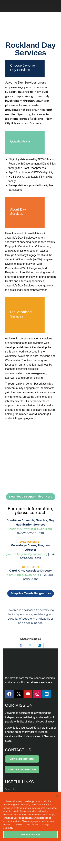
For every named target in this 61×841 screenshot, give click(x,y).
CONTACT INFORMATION (22, 769)
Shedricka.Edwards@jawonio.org (30, 528)
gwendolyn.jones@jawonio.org (26, 554)
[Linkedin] (46, 694)
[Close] (57, 796)
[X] (30, 645)
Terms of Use (11, 789)
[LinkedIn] (39, 645)
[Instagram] (37, 694)
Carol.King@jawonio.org (23, 574)
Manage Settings (30, 834)
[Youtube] (28, 694)
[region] (30, 816)
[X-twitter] (18, 694)
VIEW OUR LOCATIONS (22, 759)
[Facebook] (21, 645)
